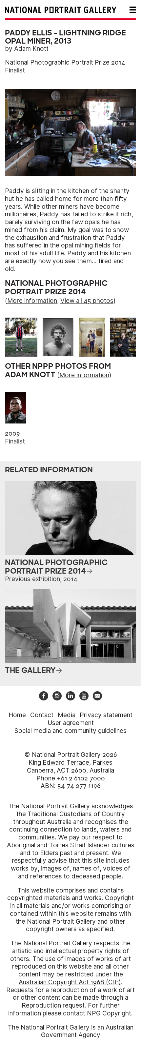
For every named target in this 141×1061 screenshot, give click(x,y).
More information (32, 301)
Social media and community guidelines (70, 731)
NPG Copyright (109, 1013)
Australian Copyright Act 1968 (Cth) (70, 982)
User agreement (71, 723)
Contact (41, 715)
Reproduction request (53, 1005)
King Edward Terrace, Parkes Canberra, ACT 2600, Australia (70, 766)
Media (66, 715)
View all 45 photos (86, 301)
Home (17, 715)
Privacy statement (106, 715)
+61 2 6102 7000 (81, 778)
